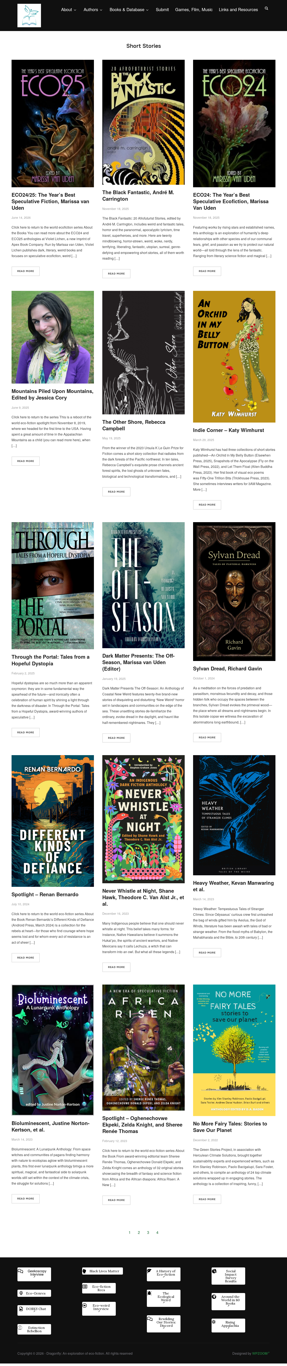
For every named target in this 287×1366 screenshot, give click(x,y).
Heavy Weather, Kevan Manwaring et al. (233, 886)
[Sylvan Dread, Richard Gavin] (234, 525)
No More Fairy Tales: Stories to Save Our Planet (230, 1126)
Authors (91, 9)
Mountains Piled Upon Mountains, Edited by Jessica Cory (52, 394)
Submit (162, 9)
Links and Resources (238, 9)
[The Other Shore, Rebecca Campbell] (143, 293)
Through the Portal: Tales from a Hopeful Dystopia (51, 660)
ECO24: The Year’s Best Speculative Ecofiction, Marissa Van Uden (231, 201)
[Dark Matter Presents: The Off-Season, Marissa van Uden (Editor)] (143, 525)
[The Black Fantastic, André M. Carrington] (143, 62)
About (66, 9)
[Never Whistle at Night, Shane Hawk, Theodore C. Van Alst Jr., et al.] (143, 758)
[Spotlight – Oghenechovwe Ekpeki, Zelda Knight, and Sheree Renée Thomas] (143, 987)
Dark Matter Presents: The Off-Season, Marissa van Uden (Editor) (138, 662)
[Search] (266, 8)
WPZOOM (259, 1353)
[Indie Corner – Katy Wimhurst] (234, 293)
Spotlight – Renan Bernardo (45, 894)
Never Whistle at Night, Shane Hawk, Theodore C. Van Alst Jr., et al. (143, 897)
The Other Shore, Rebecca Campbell (133, 425)
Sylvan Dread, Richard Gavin (227, 668)
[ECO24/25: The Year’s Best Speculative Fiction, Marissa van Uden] (53, 62)
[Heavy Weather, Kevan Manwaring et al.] (234, 758)
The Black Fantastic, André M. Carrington (138, 195)
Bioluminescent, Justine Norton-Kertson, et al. (51, 1126)
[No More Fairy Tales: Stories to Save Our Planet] (234, 987)
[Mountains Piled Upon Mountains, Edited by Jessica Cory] (53, 293)
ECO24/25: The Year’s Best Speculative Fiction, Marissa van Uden (50, 201)
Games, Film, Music (194, 9)
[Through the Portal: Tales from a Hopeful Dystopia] (53, 525)
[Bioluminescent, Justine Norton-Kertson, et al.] (53, 987)
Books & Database (127, 9)
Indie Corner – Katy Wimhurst (228, 429)
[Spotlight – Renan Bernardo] (53, 758)
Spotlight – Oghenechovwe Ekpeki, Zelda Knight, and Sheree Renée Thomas (142, 1124)
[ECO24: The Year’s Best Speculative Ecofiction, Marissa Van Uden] (234, 62)
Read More (25, 271)
